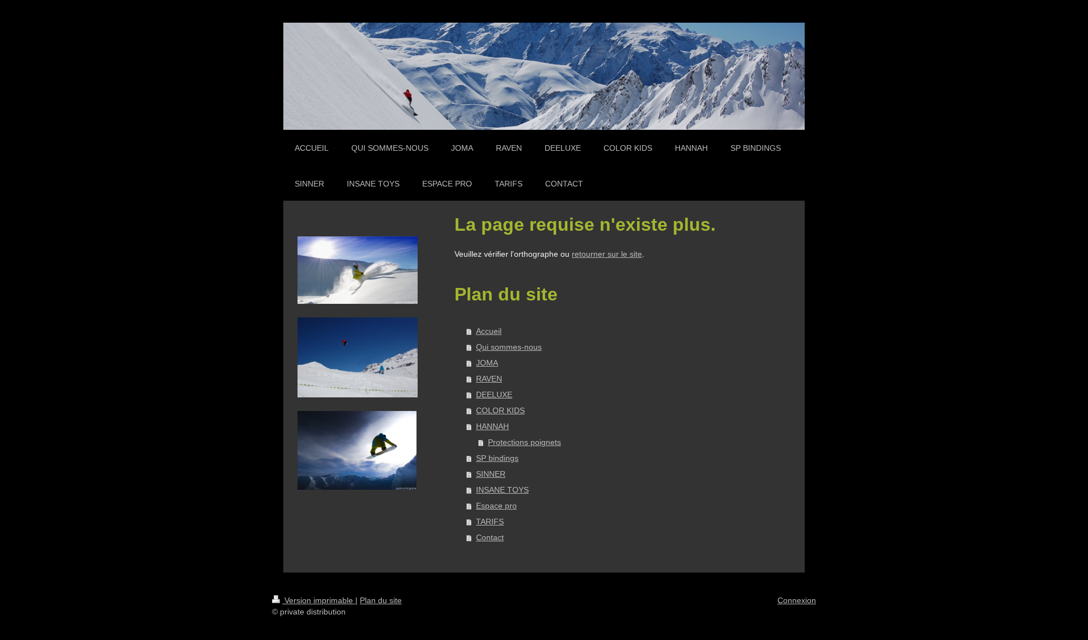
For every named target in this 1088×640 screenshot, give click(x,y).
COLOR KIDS (500, 410)
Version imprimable (318, 600)
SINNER (490, 473)
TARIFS (490, 521)
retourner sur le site (607, 253)
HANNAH (492, 426)
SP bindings (497, 458)
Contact (490, 537)
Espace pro (496, 505)
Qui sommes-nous (509, 346)
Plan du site (381, 600)
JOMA (487, 362)
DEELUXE (494, 394)
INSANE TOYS (502, 489)
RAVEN (489, 378)
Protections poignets (524, 442)
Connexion (796, 600)
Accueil (489, 331)
